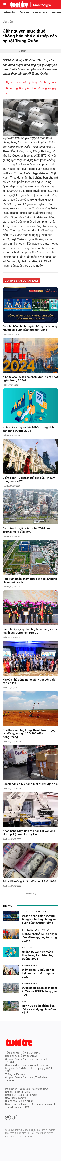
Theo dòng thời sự (31, 966)
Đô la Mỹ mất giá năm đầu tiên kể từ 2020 (29, 881)
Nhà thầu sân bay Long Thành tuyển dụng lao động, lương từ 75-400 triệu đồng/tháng (29, 733)
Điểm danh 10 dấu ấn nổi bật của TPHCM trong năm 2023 (29, 479)
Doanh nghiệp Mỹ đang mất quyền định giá (30, 784)
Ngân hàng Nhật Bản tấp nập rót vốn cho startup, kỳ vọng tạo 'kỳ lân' (29, 832)
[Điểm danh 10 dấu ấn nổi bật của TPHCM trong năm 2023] (30, 456)
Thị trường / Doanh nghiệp (35, 930)
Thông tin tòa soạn (15, 1074)
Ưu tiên (8, 21)
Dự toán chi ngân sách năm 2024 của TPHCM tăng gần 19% (26, 530)
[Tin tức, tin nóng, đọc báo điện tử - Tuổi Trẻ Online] (19, 4)
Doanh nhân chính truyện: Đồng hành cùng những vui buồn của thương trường (30, 328)
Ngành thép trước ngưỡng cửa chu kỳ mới (31, 82)
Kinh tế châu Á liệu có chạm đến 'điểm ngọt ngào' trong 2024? (30, 378)
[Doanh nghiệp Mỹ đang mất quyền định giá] (30, 762)
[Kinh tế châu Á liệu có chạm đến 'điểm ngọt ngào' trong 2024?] (30, 355)
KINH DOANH (27, 948)
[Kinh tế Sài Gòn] (41, 4)
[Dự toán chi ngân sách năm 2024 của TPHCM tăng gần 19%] (30, 506)
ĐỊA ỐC (25, 1002)
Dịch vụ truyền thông (16, 1104)
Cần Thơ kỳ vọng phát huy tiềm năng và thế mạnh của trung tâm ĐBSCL (30, 630)
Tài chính (24, 12)
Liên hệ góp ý (14, 1107)
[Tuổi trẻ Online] (18, 1042)
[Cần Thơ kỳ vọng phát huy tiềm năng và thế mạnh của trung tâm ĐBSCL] (30, 607)
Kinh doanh (40, 12)
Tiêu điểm (9, 12)
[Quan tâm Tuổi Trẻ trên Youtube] (8, 1117)
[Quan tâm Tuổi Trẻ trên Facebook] (14, 1117)
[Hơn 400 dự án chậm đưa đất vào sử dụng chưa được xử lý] (30, 557)
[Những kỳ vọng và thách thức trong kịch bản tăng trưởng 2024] (30, 405)
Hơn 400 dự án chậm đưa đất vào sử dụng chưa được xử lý (30, 580)
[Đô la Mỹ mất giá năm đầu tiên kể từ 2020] (30, 860)
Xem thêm (29, 893)
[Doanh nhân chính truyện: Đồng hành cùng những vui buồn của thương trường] (30, 304)
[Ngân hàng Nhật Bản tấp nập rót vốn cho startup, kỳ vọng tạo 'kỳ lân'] (30, 809)
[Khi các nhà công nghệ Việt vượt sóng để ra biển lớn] (30, 658)
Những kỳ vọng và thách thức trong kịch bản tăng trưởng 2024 (28, 429)
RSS (27, 1107)
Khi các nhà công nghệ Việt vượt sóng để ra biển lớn (29, 681)
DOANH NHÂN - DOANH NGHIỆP (35, 912)
